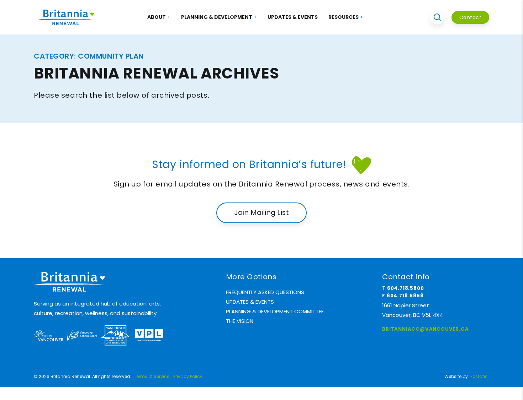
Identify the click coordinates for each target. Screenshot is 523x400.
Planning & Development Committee (275, 311)
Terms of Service (151, 376)
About (156, 17)
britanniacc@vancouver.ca (425, 329)
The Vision (239, 321)
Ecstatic (479, 376)
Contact (470, 17)
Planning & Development (216, 17)
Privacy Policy (187, 376)
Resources (343, 17)
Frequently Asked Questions (265, 292)
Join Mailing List (261, 212)
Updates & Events (293, 17)
